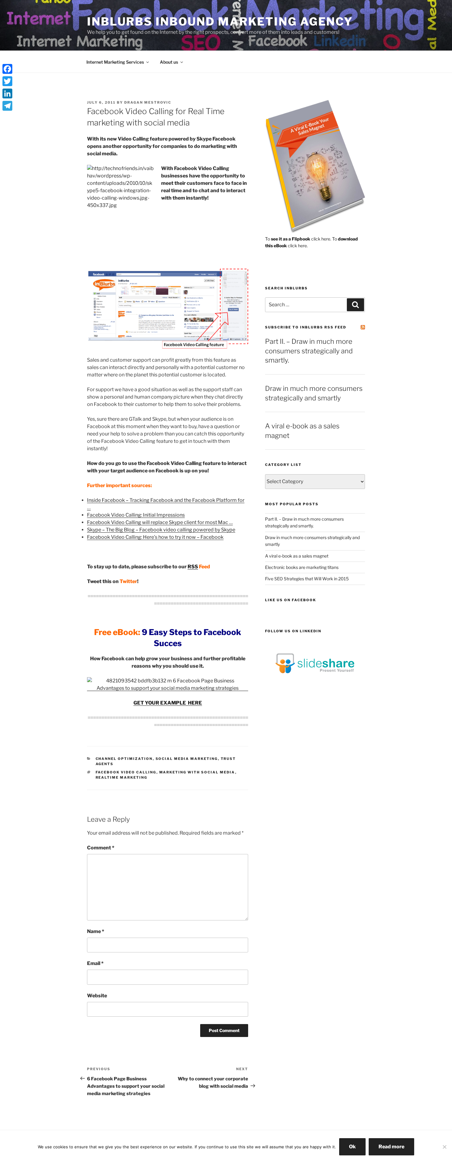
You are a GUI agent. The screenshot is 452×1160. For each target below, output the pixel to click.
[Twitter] (7, 81)
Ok (352, 1147)
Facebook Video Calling (126, 772)
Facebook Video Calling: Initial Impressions (136, 515)
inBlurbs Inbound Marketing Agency (220, 21)
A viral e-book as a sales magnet (296, 555)
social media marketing (187, 759)
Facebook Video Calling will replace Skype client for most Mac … (160, 522)
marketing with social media (197, 772)
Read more (391, 1147)
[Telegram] (7, 106)
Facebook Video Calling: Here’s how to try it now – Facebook (155, 537)
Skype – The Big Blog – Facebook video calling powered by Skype (161, 530)
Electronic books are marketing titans (302, 567)
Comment (100, 848)
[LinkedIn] (7, 93)
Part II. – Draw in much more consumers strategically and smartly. (309, 350)
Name (95, 931)
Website (97, 996)
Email (95, 963)
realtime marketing (122, 777)
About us (169, 62)
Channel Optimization (124, 759)
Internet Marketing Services (115, 62)
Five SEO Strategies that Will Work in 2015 (307, 578)
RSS (193, 567)
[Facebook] (7, 69)
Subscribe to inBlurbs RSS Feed (305, 327)
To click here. (298, 238)
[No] (444, 1147)
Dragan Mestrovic (147, 102)
